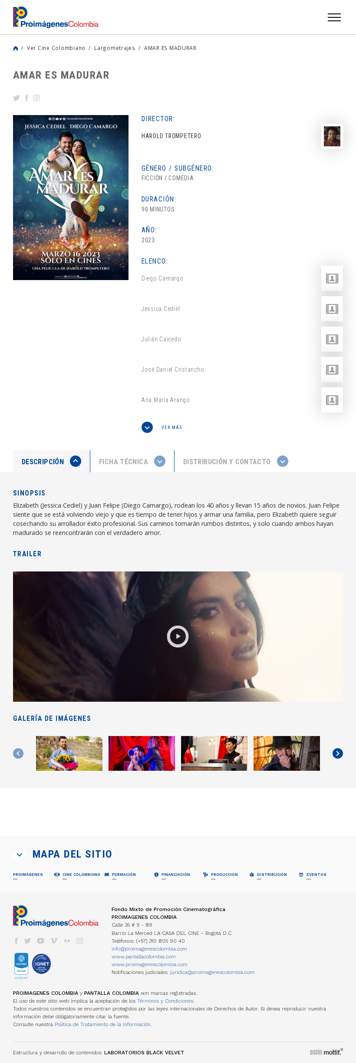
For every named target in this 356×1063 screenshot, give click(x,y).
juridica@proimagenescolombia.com (212, 972)
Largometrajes (114, 47)
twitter (27, 941)
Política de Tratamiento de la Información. (103, 1024)
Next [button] (338, 753)
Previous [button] (18, 753)
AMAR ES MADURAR (170, 47)
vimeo (53, 941)
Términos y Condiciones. (165, 1001)
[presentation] (51, 461)
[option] (71, 197)
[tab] (51, 461)
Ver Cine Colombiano (56, 47)
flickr (67, 941)
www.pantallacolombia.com (144, 957)
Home (15, 48)
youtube (40, 941)
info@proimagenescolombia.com (149, 949)
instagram (80, 941)
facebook (16, 941)
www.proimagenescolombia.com (150, 964)
